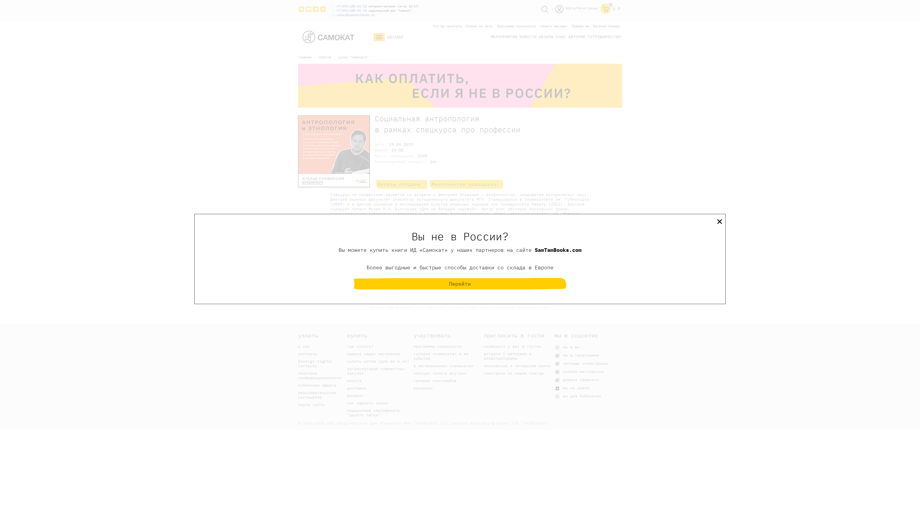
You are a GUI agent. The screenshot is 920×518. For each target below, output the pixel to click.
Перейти (460, 283)
